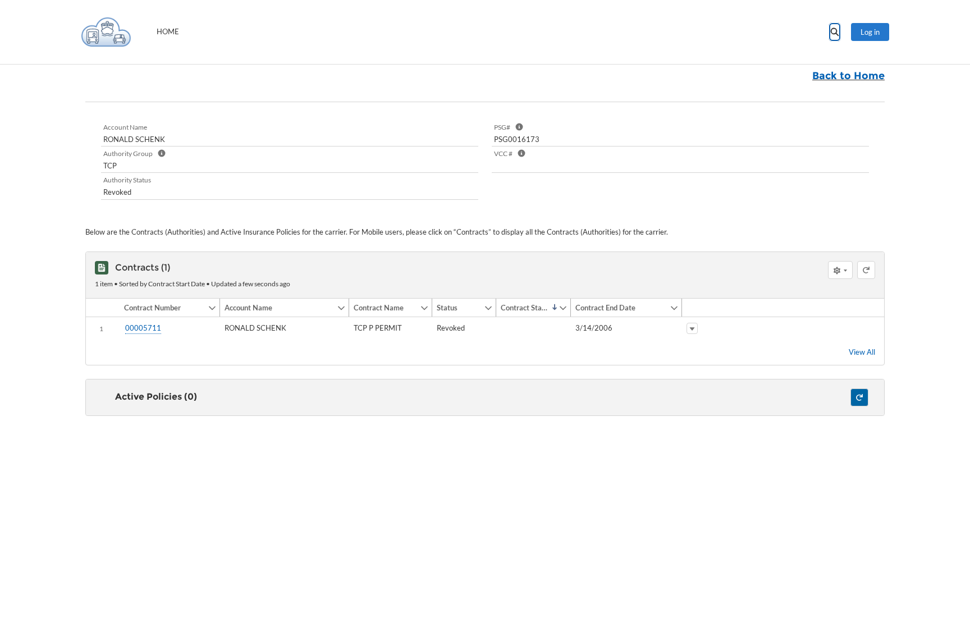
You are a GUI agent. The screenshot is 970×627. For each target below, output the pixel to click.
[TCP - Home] (106, 32)
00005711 (143, 327)
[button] (164, 308)
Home (168, 31)
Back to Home (848, 76)
